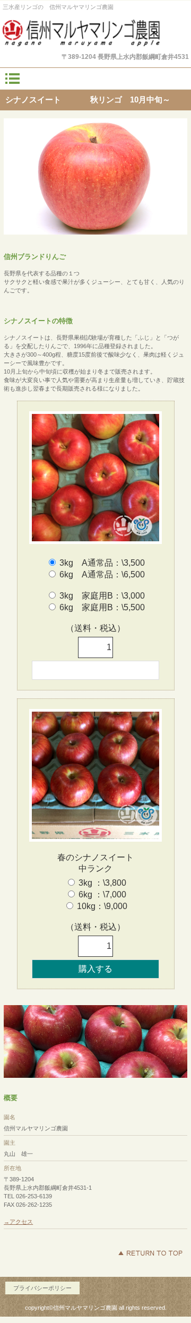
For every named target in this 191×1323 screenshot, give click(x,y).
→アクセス (18, 1221)
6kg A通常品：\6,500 (102, 574)
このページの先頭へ (150, 1253)
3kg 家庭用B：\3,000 (102, 595)
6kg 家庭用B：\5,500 (102, 607)
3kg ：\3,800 (102, 882)
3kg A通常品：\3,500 (102, 562)
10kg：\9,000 (102, 906)
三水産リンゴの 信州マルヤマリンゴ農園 (95, 33)
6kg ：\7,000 (102, 894)
